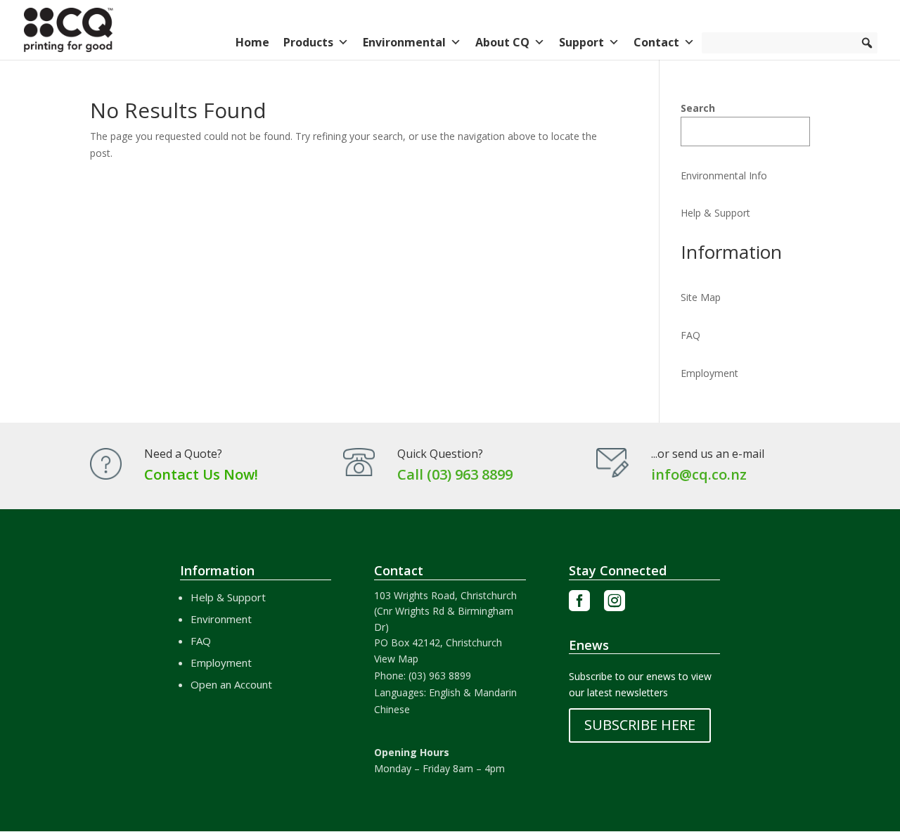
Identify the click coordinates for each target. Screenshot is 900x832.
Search (698, 108)
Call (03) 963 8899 (455, 474)
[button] (867, 42)
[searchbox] (790, 42)
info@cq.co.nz (699, 474)
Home (252, 42)
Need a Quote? (183, 453)
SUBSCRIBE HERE (639, 724)
